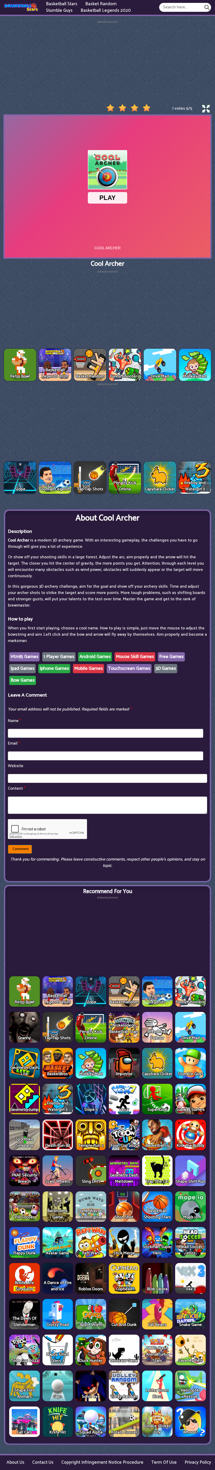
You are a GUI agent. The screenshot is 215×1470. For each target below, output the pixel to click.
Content (16, 788)
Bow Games (22, 680)
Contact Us (42, 1462)
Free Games (171, 657)
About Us (15, 1462)
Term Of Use (164, 1462)
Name (14, 720)
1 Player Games (59, 657)
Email (14, 743)
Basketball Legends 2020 (105, 10)
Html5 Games (24, 657)
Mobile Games (88, 668)
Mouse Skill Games (135, 657)
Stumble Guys (59, 10)
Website (15, 766)
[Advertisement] (107, 61)
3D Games (165, 668)
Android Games (95, 657)
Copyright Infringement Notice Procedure (102, 1462)
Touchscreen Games (129, 668)
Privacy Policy (198, 1462)
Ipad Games (22, 668)
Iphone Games (54, 668)
